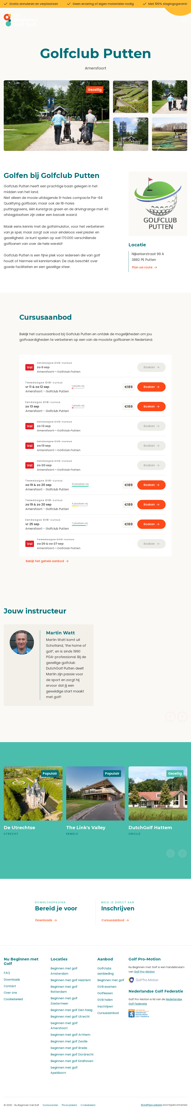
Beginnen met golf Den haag (71, 1010)
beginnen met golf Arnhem (70, 1035)
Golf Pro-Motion (144, 972)
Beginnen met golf (110, 980)
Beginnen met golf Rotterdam (64, 989)
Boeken (149, 387)
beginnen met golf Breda (69, 1048)
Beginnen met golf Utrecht (70, 1016)
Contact (10, 986)
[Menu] (185, 21)
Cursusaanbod (112, 920)
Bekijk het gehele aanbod (45, 561)
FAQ (7, 973)
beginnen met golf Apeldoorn (64, 1070)
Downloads (43, 920)
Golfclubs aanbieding (105, 971)
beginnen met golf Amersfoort (64, 1025)
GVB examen (106, 987)
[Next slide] (182, 717)
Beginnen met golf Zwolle (69, 1041)
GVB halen (105, 1000)
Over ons (10, 992)
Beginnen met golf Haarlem (71, 980)
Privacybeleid (69, 1105)
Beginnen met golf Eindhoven (72, 1061)
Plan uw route (142, 267)
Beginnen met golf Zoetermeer (64, 1000)
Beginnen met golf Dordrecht (72, 1054)
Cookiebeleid (13, 999)
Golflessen (105, 993)
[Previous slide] (170, 717)
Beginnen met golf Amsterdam (64, 971)
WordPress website (151, 1104)
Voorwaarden (50, 1105)
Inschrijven (105, 1006)
